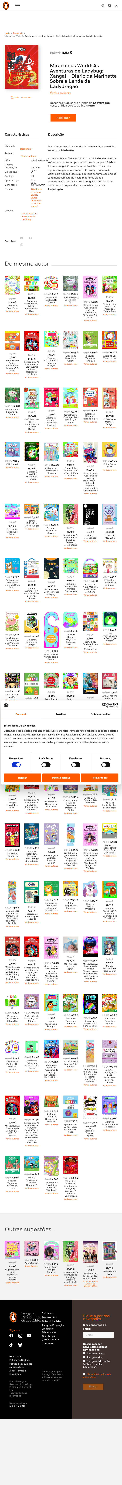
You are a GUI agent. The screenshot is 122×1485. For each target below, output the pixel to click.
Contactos (48, 1343)
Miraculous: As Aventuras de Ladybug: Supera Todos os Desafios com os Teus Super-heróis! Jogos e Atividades (31, 1133)
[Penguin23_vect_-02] (51, 1361)
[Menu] (17, 6)
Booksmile (18, 33)
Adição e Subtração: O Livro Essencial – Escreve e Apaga (109, 1076)
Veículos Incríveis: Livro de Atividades (109, 805)
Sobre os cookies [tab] (101, 714)
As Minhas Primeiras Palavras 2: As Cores (32, 1064)
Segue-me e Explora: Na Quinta (51, 300)
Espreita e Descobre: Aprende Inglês (90, 416)
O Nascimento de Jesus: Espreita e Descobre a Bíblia (70, 805)
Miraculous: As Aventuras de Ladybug (29, 216)
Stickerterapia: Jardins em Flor (71, 300)
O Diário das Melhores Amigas (109, 422)
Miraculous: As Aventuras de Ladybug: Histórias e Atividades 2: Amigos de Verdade (90, 860)
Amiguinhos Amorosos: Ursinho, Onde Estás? (12, 584)
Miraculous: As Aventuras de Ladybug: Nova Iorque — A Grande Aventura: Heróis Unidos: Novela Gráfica (90, 482)
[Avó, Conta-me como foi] (109, 674)
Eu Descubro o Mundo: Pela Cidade (71, 1064)
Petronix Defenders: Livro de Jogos (31, 523)
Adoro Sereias (32, 1263)
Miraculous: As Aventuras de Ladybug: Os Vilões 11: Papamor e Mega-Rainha (31, 974)
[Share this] (30, 238)
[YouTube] (29, 1336)
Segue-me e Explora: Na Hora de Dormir (12, 1065)
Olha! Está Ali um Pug (12, 695)
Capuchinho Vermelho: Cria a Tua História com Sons (70, 472)
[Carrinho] (109, 5)
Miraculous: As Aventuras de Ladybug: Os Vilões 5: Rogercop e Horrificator (31, 368)
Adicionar (63, 117)
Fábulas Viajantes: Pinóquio (90, 358)
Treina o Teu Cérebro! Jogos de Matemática (90, 646)
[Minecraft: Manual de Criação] (31, 613)
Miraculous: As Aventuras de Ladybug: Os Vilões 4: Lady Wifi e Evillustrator (12, 973)
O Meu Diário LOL (109, 1272)
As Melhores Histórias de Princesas (51, 804)
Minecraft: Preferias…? (12, 854)
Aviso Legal (15, 1356)
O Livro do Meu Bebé (110, 536)
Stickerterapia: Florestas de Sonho (12, 412)
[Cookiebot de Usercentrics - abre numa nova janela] (104, 705)
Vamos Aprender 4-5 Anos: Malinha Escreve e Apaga (31, 593)
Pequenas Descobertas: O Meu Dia (12, 1018)
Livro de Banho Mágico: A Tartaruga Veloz (71, 639)
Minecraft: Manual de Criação (31, 642)
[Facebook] (11, 1336)
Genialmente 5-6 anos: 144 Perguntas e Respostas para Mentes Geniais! (70, 859)
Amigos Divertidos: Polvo (12, 805)
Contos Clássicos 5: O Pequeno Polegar (51, 362)
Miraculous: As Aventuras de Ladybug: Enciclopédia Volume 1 (31, 805)
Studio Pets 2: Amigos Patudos (51, 1270)
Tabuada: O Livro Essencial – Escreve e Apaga (90, 1131)
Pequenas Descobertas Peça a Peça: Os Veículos (109, 849)
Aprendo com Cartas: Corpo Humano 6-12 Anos (71, 1128)
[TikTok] (11, 1345)
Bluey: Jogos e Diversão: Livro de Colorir (51, 859)
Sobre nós (48, 1313)
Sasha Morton (12, 1283)
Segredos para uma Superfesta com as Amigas (12, 1274)
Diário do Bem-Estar (12, 307)
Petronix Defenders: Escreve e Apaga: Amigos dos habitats (31, 856)
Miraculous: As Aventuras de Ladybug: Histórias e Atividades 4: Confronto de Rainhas (51, 973)
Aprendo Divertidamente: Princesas (110, 1124)
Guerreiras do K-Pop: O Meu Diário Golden (90, 1276)
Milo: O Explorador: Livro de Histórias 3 (31, 1181)
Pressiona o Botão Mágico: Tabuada (31, 916)
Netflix (94, 1286)
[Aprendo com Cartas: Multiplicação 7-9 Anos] (31, 674)
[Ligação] (117, 5)
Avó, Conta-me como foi (109, 697)
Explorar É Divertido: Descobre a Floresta (31, 475)
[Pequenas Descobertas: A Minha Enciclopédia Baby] (31, 277)
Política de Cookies (19, 1360)
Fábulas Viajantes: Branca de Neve (12, 1184)
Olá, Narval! (12, 464)
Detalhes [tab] (61, 714)
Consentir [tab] (21, 714)
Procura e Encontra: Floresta (71, 1021)
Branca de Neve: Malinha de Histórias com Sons (90, 588)
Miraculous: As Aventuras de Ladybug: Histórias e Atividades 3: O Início (90, 311)
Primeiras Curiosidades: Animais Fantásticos (71, 588)
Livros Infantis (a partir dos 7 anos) (36, 202)
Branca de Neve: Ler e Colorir (70, 358)
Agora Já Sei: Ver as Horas (109, 357)
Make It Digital (17, 1406)
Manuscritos (49, 1317)
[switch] (46, 764)
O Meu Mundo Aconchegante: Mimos (31, 1018)
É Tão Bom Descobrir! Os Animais (109, 582)
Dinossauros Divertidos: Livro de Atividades (51, 1186)
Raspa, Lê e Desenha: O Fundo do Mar (90, 1023)
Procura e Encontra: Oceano (51, 530)
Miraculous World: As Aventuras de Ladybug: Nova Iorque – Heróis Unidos (51, 1071)
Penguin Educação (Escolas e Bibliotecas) (53, 1329)
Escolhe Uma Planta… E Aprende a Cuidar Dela (109, 308)
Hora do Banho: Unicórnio (90, 906)
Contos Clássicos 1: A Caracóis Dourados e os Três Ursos (110, 913)
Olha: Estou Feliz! (110, 465)
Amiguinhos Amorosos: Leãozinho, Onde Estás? (51, 907)
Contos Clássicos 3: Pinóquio (51, 1024)
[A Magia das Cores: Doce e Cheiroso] (51, 444)
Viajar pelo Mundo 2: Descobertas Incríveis (51, 421)
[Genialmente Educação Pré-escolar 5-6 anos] (70, 389)
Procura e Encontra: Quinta (110, 1021)
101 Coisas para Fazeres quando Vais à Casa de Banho (31, 424)
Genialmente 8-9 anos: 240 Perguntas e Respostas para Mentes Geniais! (90, 1075)
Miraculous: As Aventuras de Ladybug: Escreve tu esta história (70, 540)
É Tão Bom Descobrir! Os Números (90, 800)
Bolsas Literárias (51, 1321)
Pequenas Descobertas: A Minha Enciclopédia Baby (31, 306)
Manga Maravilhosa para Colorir (109, 968)
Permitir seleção (61, 777)
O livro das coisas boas (90, 536)
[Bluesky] (20, 1345)
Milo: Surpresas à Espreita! (71, 905)
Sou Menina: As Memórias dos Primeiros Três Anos (12, 642)
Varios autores (60, 93)
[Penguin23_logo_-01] (6, 5)
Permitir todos (100, 777)
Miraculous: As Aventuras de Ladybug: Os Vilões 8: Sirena (12, 1131)
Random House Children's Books (90, 1283)
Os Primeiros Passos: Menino (70, 966)
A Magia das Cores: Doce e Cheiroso (51, 471)
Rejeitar (22, 777)
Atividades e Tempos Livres (36, 192)
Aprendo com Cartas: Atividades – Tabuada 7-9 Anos (12, 365)
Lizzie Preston (31, 1266)
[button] (103, 6)
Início (7, 33)
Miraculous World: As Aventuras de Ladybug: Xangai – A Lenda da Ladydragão (70, 1188)
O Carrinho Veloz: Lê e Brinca (12, 532)
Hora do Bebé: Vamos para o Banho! (51, 657)
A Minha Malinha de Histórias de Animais (51, 1118)
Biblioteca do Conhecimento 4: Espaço (51, 592)
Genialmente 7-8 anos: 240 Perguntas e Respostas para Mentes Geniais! (12, 917)
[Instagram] (20, 1336)
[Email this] (21, 238)
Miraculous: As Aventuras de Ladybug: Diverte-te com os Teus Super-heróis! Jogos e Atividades (90, 971)
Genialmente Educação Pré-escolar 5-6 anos (70, 419)
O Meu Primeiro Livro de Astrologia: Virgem (109, 637)
